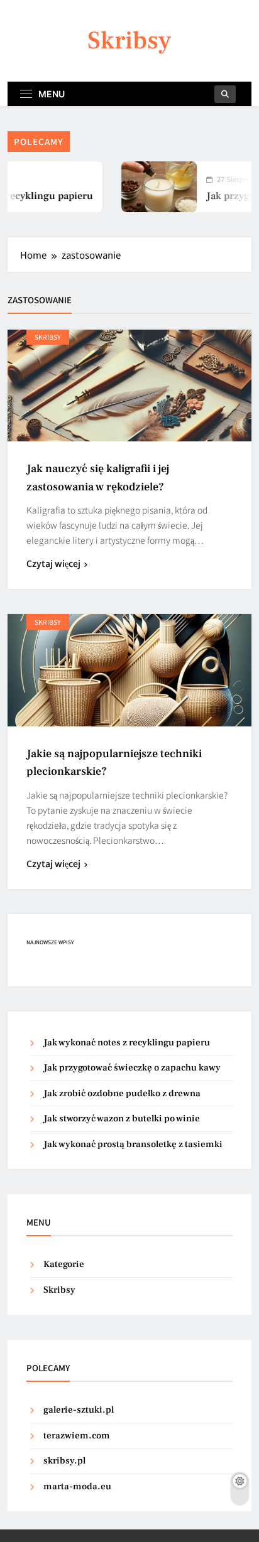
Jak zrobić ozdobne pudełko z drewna (122, 1093)
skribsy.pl (64, 1461)
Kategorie (63, 1264)
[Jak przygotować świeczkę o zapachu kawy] (150, 186)
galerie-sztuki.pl (78, 1410)
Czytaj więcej (53, 563)
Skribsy (129, 40)
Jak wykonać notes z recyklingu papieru (126, 1043)
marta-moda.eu (77, 1486)
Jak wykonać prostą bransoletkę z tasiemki (133, 1144)
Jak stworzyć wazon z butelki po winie (121, 1118)
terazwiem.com (76, 1436)
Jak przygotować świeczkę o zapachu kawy (132, 1068)
